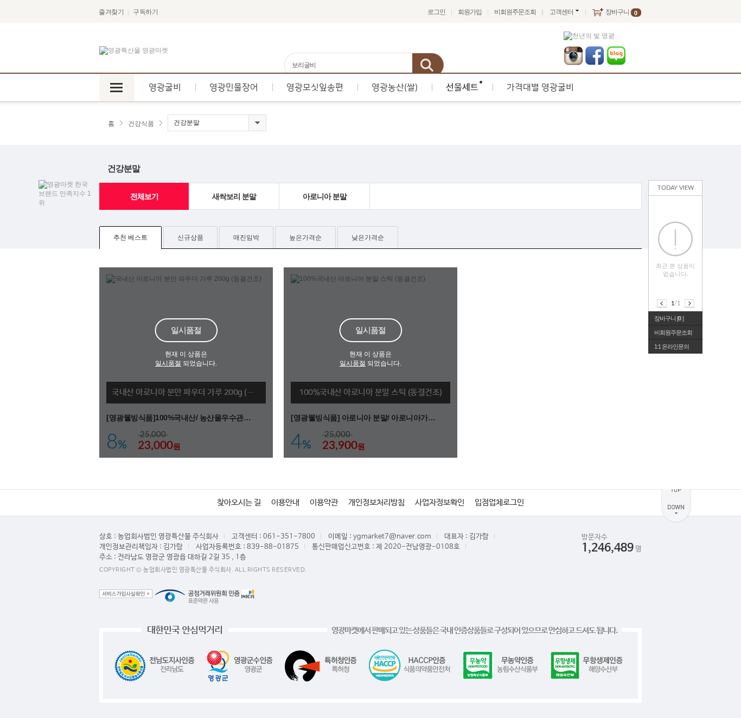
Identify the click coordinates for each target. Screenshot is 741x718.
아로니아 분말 (325, 196)
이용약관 (324, 502)
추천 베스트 (130, 237)
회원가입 (470, 12)
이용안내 (285, 502)
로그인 (436, 12)
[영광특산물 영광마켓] (133, 50)
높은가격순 (305, 237)
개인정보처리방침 (376, 502)
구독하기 (145, 12)
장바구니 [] (668, 318)
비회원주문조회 (515, 12)
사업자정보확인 (439, 502)
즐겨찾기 (111, 12)
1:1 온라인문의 (671, 346)
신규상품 (190, 237)
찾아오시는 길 (239, 502)
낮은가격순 (368, 237)
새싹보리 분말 (234, 196)
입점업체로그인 (499, 502)
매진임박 (246, 237)
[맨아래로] (676, 510)
